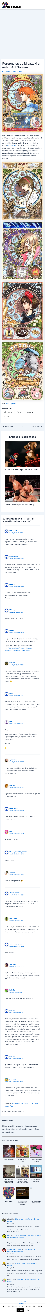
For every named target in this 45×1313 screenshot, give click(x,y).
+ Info (27, 1310)
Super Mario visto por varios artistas (21, 469)
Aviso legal (22, 1301)
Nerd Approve (10, 404)
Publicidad (22, 1303)
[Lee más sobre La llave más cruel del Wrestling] (22, 488)
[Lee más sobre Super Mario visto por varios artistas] (22, 454)
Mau (8, 1235)
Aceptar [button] (20, 1310)
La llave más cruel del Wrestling (19, 505)
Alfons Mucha (12, 146)
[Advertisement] (22, 33)
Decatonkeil (13, 556)
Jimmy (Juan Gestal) (14, 1249)
